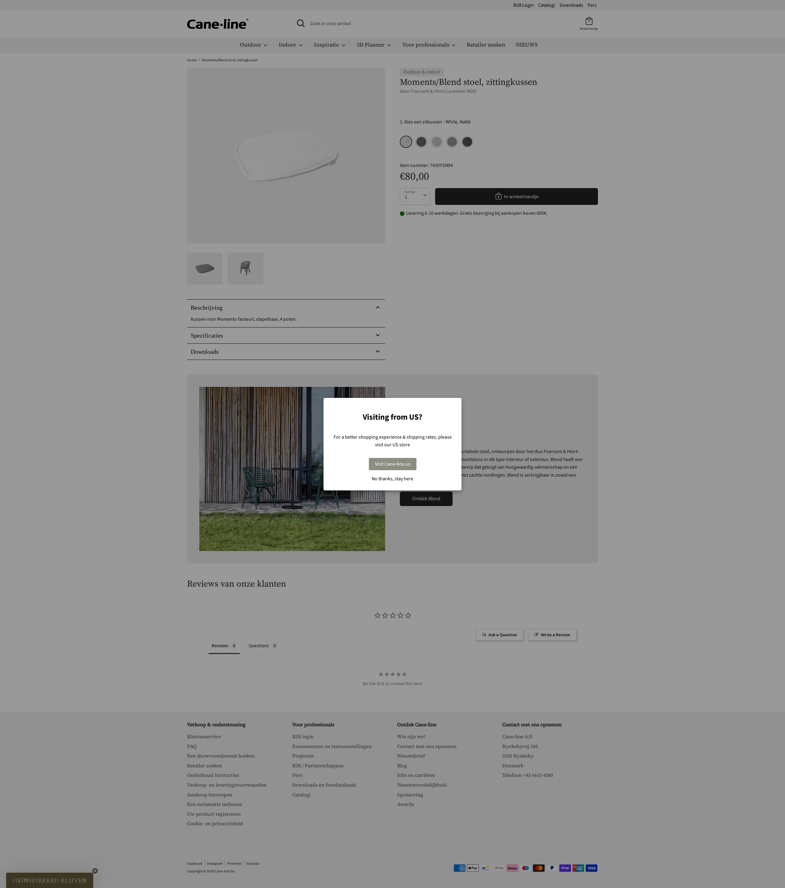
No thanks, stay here (392, 478)
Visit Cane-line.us (392, 464)
